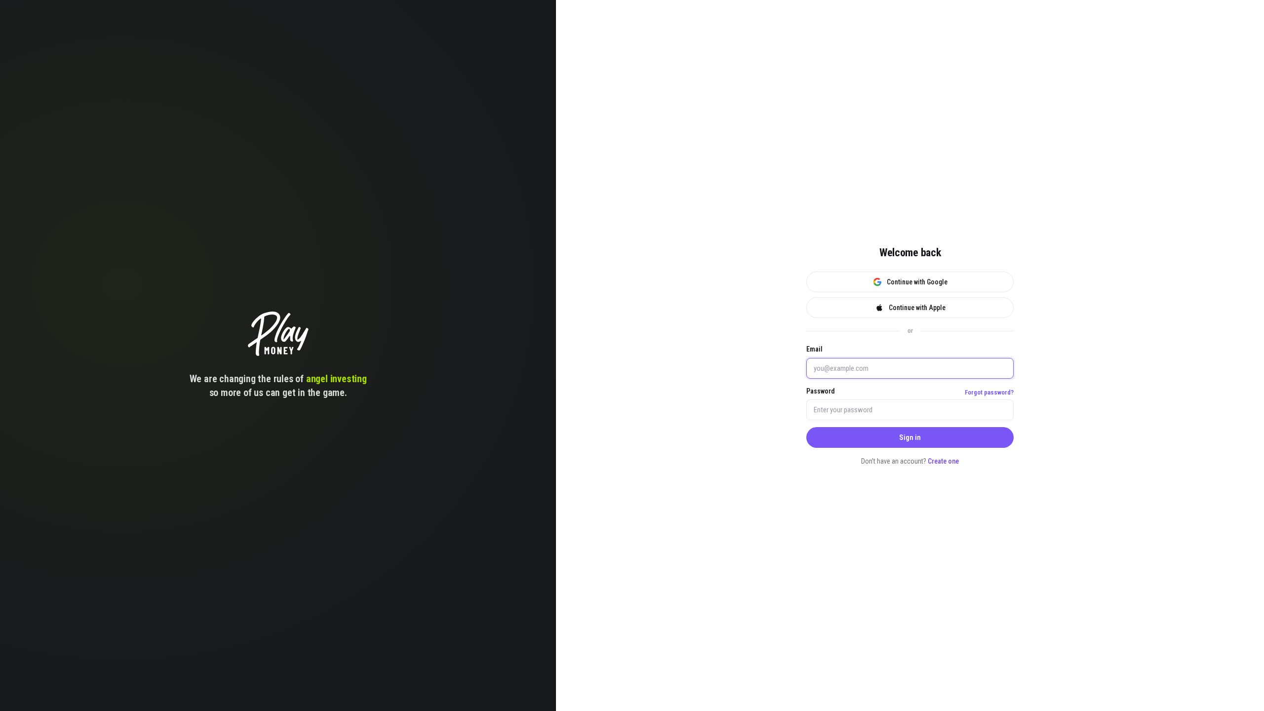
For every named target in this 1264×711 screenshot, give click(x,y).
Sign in (910, 437)
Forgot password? (989, 392)
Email (814, 349)
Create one (943, 461)
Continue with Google (917, 282)
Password (820, 391)
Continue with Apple (917, 308)
